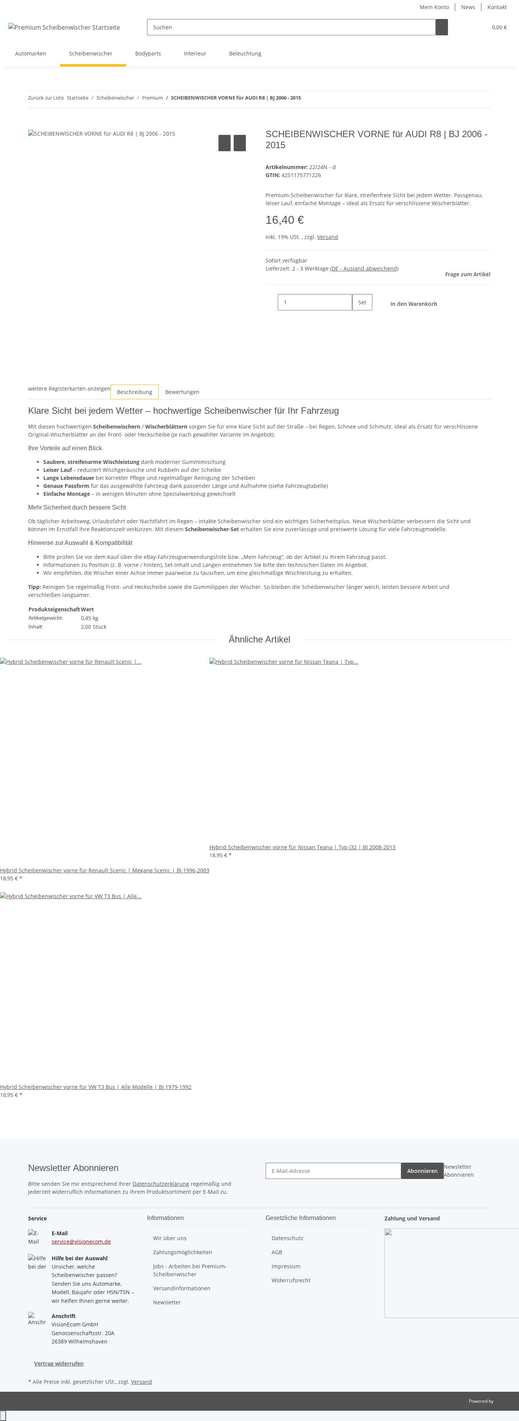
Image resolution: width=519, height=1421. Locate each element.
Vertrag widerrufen (59, 1363)
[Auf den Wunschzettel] (240, 143)
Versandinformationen (181, 1288)
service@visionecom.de (81, 1241)
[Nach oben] (3, 1416)
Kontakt (497, 7)
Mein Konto (434, 7)
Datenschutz (288, 1238)
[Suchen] (442, 27)
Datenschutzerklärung (161, 1183)
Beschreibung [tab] (134, 392)
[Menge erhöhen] (358, 318)
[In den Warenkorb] (34, 124)
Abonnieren (422, 1170)
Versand (327, 237)
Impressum (286, 1266)
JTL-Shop (504, 1401)
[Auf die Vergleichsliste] (224, 143)
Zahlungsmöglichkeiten (182, 1252)
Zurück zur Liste (46, 97)
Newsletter (167, 1302)
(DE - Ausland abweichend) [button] (364, 268)
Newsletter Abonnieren (459, 1170)
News (468, 7)
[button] (466, 27)
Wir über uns (170, 1238)
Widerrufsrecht (291, 1280)
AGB (277, 1252)
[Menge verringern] (272, 302)
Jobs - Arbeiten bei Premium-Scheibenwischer (190, 1270)
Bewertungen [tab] (182, 392)
